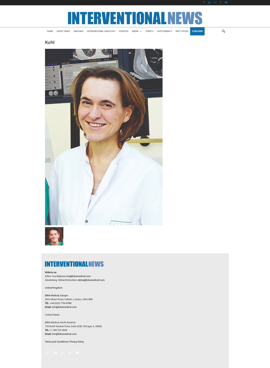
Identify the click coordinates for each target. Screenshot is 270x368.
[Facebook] (204, 2)
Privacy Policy (77, 341)
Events (149, 31)
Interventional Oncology (101, 31)
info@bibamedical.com (64, 307)
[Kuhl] (104, 137)
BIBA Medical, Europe (56, 295)
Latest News (63, 31)
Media (135, 31)
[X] (220, 2)
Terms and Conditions (56, 341)
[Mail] (215, 2)
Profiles (123, 31)
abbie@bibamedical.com (91, 280)
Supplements (164, 31)
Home (50, 31)
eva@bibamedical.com (78, 276)
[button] (223, 31)
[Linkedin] (209, 2)
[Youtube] (226, 2)
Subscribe (197, 31)
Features (78, 31)
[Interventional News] (135, 18)
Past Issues (182, 31)
